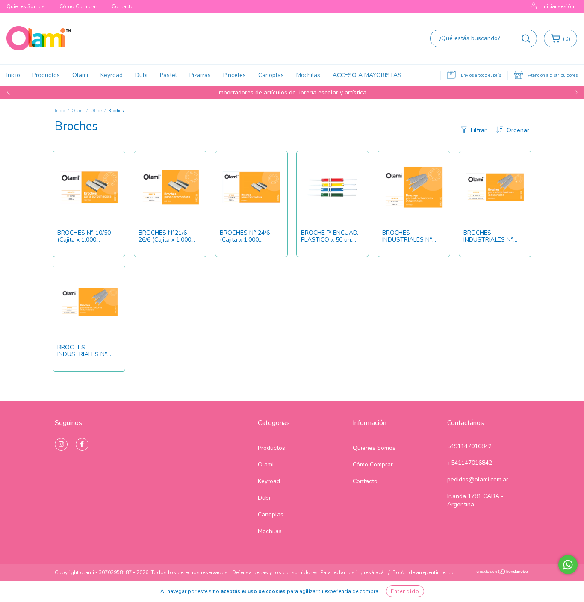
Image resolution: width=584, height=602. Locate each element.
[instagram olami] (61, 444)
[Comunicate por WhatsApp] (568, 564)
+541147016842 (469, 463)
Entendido (405, 591)
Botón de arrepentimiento (423, 572)
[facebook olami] (82, 444)
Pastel (168, 75)
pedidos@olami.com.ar (477, 479)
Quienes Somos (25, 6)
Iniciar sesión (558, 6)
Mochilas (308, 75)
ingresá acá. (370, 572)
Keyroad (111, 75)
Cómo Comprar (78, 6)
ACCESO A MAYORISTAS (367, 75)
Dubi (141, 75)
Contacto (123, 6)
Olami (80, 75)
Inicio (13, 75)
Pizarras (200, 75)
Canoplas (271, 75)
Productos (46, 75)
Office (96, 111)
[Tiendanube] (502, 573)
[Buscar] (525, 38)
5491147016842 (469, 446)
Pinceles (234, 75)
